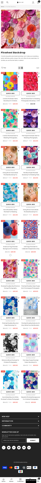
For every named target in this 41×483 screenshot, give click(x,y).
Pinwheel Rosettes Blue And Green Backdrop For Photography (10, 324)
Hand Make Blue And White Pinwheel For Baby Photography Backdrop (10, 398)
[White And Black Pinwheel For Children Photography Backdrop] (10, 342)
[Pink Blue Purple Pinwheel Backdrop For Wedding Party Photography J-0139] (30, 155)
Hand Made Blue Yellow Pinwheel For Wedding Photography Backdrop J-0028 (10, 211)
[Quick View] (18, 76)
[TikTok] (19, 447)
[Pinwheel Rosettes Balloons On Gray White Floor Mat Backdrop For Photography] (30, 305)
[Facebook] (4, 447)
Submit (33, 440)
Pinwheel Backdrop (11, 6)
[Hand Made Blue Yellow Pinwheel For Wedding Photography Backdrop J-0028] (10, 192)
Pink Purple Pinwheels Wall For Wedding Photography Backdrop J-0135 (30, 137)
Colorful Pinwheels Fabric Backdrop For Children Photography (10, 100)
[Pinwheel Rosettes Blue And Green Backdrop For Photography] (10, 305)
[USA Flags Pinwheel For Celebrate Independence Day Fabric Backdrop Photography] (30, 229)
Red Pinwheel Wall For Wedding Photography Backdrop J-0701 (30, 100)
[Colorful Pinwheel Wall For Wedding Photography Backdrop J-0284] (10, 118)
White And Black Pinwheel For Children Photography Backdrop (10, 361)
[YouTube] (24, 447)
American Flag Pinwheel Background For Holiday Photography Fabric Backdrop (10, 248)
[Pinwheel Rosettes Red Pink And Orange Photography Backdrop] (10, 268)
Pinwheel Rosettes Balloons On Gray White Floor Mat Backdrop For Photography (30, 324)
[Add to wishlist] (18, 73)
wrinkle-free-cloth (10, 255)
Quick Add (10, 93)
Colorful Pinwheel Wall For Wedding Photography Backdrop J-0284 (10, 137)
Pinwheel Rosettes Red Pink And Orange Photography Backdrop (10, 287)
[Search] (7, 2)
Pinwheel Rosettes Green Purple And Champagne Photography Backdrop (30, 287)
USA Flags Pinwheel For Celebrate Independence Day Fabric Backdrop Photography (31, 248)
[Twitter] (29, 447)
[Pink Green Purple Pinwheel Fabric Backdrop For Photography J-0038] (30, 342)
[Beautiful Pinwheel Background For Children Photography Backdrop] (30, 379)
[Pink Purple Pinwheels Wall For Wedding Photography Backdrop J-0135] (30, 118)
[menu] (2, 2)
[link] (20, 29)
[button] (19, 68)
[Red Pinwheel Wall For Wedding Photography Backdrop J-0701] (30, 81)
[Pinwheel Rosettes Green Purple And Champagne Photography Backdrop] (30, 268)
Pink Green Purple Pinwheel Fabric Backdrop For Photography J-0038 (30, 361)
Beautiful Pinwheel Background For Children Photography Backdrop (30, 398)
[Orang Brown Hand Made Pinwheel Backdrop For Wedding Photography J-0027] (10, 155)
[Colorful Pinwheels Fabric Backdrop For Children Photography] (10, 81)
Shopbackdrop (10, 96)
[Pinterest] (14, 447)
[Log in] (33, 2)
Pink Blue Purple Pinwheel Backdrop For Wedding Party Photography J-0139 (30, 174)
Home (2, 6)
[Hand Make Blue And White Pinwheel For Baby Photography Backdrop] (10, 379)
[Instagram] (9, 447)
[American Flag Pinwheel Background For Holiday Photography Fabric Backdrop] (10, 229)
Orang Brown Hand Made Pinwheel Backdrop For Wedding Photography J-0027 (10, 174)
